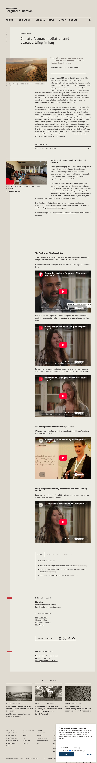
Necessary (68, 748)
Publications (11, 730)
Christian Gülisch (41, 620)
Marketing (77, 751)
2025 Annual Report (11, 733)
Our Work (25, 20)
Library (40, 20)
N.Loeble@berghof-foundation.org (48, 607)
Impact (62, 20)
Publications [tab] (53, 555)
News (51, 20)
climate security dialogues (56, 208)
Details (89, 754)
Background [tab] (41, 144)
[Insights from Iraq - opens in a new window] (26, 171)
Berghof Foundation (19, 10)
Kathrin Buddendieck (43, 622)
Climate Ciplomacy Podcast (66, 212)
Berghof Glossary (11, 735)
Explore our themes (42, 740)
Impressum (48, 759)
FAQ (38, 743)
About (9, 20)
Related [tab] (68, 555)
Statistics (63, 751)
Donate (73, 20)
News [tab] (39, 555)
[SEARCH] (90, 20)
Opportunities (28, 730)
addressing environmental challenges (75, 205)
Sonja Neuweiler (41, 617)
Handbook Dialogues (12, 740)
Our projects (6, 37)
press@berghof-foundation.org (46, 660)
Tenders (25, 735)
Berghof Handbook (11, 738)
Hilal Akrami (39, 625)
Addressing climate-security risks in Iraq (55, 575)
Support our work (42, 738)
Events (25, 738)
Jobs (24, 733)
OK (66, 754)
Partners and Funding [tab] (46, 149)
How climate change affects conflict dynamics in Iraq (59, 565)
